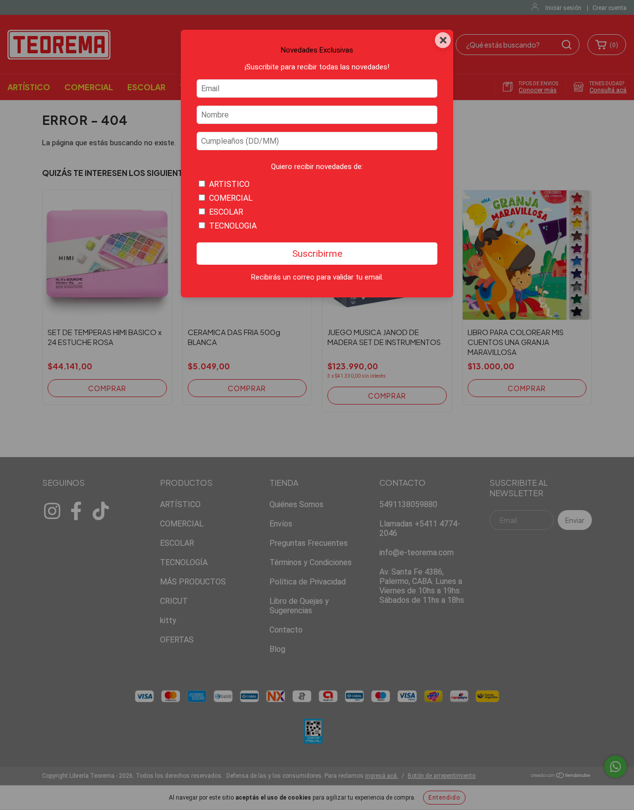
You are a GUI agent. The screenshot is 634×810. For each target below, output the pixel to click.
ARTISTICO (229, 184)
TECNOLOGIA (233, 226)
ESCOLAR (226, 212)
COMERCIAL (231, 198)
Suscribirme (317, 253)
